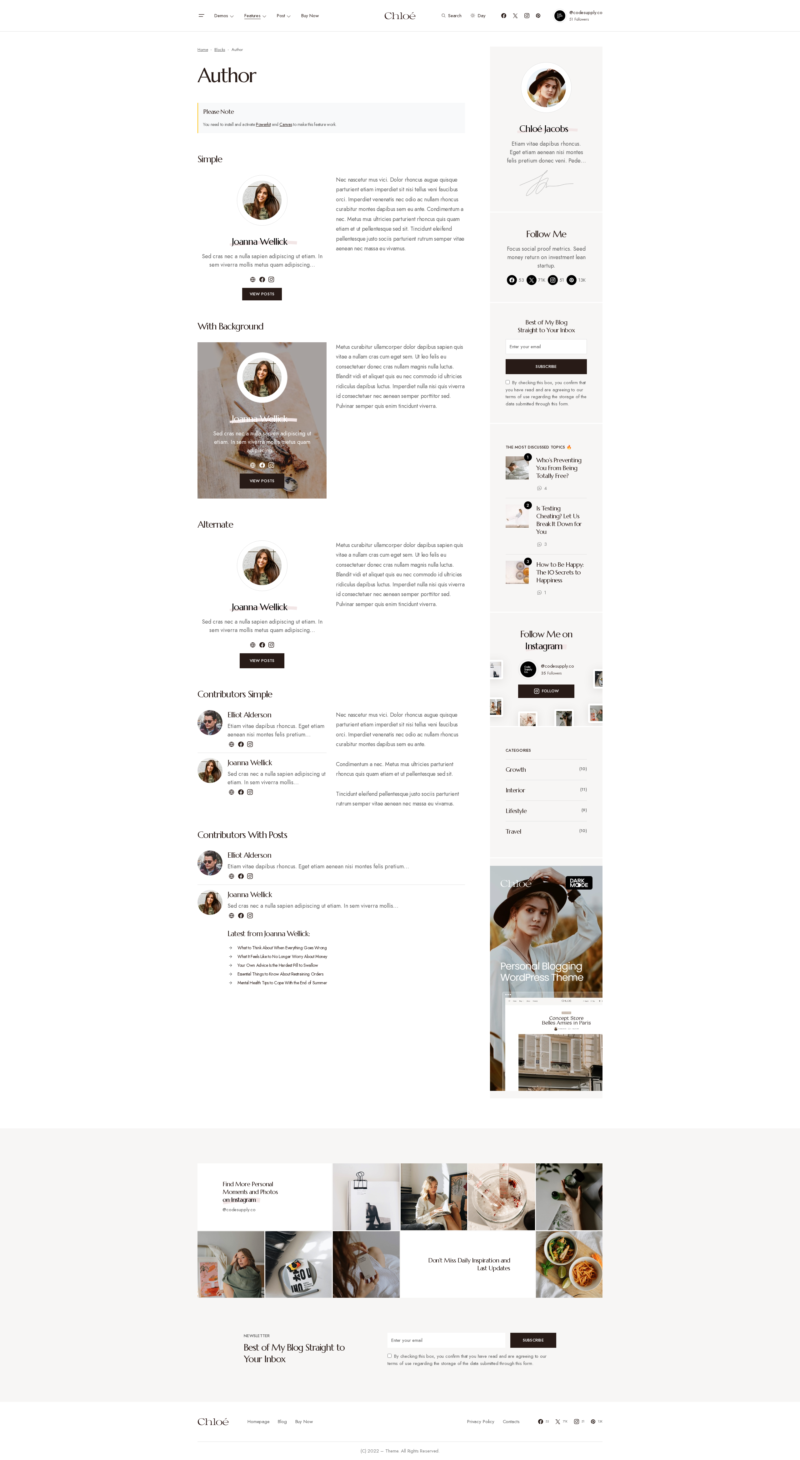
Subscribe (546, 366)
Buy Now (304, 1421)
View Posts (262, 294)
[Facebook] (503, 15)
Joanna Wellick (259, 241)
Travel (513, 831)
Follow (550, 691)
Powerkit (263, 124)
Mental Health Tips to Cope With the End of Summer (282, 983)
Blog (282, 1421)
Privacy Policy (480, 1421)
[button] (201, 15)
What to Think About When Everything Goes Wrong (282, 948)
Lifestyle (516, 811)
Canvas (285, 124)
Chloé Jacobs (543, 128)
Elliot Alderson (249, 715)
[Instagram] (526, 15)
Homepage (259, 1421)
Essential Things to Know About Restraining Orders (280, 974)
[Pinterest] (538, 15)
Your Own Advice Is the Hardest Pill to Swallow (278, 965)
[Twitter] (515, 15)
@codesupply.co (585, 12)
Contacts (511, 1421)
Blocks (219, 50)
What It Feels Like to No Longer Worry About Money (282, 956)
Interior (515, 790)
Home (203, 50)
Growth (515, 770)
